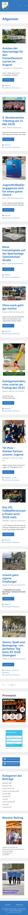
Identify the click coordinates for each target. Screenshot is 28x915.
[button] (20, 5)
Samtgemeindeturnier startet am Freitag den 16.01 (13, 384)
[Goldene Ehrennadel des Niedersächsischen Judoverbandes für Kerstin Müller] (14, 833)
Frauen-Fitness (7, 788)
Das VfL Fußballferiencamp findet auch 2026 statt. (14, 512)
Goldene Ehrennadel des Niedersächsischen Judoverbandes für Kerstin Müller (13, 849)
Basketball (5, 786)
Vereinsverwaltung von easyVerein (14, 748)
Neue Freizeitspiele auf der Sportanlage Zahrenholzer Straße (13, 253)
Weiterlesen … (8, 80)
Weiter (13, 685)
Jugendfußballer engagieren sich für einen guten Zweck (13, 189)
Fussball (13, 478)
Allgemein (7, 85)
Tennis (4, 804)
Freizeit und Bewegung (9, 791)
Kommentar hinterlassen (12, 88)
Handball (5, 796)
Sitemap (7, 905)
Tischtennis (5, 807)
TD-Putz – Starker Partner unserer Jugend (12, 451)
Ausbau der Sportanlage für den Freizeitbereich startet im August (12, 56)
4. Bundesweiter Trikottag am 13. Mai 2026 (13, 121)
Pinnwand (9, 695)
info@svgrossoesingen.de (14, 912)
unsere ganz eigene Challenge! (10, 578)
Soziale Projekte (7, 802)
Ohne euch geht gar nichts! (13, 307)
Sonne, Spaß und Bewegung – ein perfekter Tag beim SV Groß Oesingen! (13, 648)
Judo (3, 799)
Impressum (19, 905)
